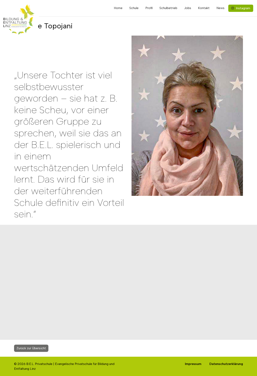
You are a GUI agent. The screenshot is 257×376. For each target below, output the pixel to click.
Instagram (242, 8)
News (220, 8)
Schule (134, 8)
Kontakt (204, 8)
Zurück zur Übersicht (31, 348)
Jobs (187, 8)
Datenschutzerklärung (226, 364)
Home (118, 8)
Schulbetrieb (168, 8)
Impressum (193, 364)
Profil (149, 8)
